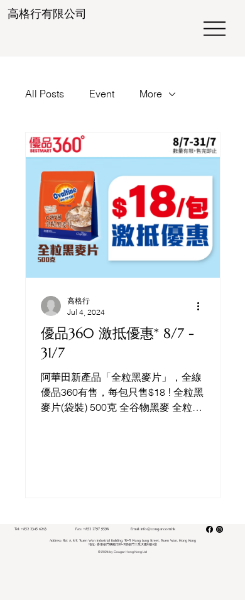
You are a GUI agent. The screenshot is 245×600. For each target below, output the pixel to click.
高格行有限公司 (47, 13)
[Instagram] (219, 529)
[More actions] (202, 306)
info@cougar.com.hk (158, 529)
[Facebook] (209, 529)
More (150, 93)
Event (101, 93)
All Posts (44, 93)
